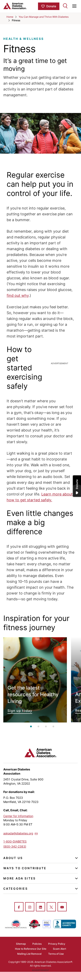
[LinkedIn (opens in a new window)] (40, 907)
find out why (18, 295)
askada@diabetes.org (18, 833)
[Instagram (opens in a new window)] (29, 907)
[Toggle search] (65, 5)
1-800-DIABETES (15, 841)
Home (9, 16)
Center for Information (18, 816)
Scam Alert (59, 948)
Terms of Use (56, 953)
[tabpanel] (35, 679)
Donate (51, 6)
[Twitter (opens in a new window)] (51, 907)
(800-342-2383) (14, 846)
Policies (37, 943)
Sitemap (21, 943)
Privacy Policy (56, 943)
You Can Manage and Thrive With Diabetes (44, 16)
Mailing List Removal (29, 953)
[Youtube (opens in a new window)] (62, 907)
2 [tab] (38, 726)
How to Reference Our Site (30, 948)
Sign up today (35, 679)
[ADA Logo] (20, 6)
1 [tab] (31, 726)
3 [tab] (46, 726)
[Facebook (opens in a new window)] (19, 907)
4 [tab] (53, 726)
